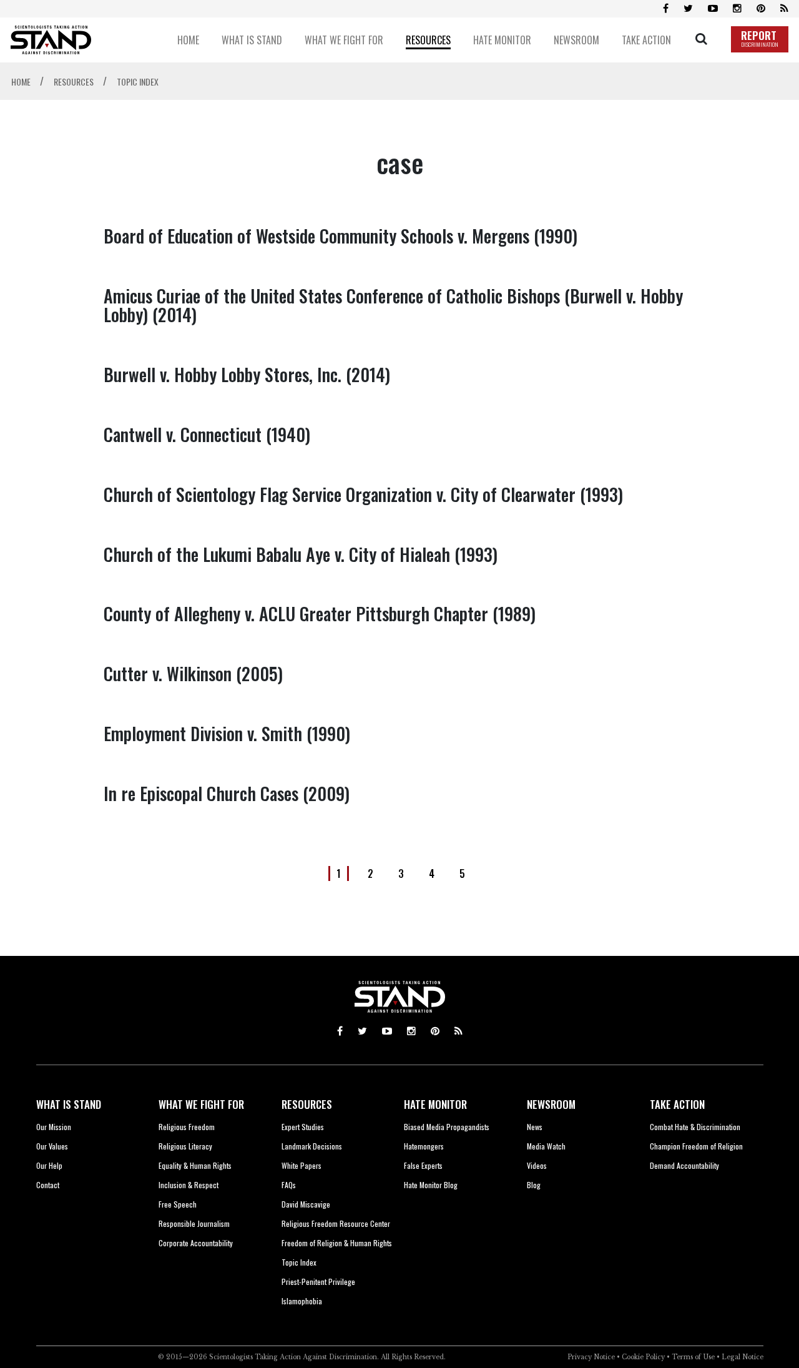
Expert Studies (303, 1126)
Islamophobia (302, 1301)
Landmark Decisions (312, 1146)
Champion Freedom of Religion (696, 1146)
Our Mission (53, 1126)
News (534, 1126)
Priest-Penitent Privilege (318, 1281)
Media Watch (546, 1146)
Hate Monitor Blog (431, 1184)
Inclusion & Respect (188, 1184)
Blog (534, 1184)
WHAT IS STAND (68, 1104)
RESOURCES (307, 1104)
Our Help (49, 1165)
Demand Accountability (684, 1165)
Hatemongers (424, 1146)
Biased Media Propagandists (446, 1126)
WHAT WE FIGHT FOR (201, 1104)
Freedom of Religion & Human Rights (337, 1243)
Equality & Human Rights (195, 1165)
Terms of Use (693, 1357)
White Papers (301, 1165)
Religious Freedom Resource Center (336, 1223)
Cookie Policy (643, 1357)
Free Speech (178, 1204)
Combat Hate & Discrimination (695, 1126)
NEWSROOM (551, 1104)
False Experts (423, 1165)
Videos (537, 1165)
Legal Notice (742, 1357)
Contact (47, 1184)
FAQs (289, 1184)
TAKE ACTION (677, 1104)
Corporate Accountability (196, 1243)
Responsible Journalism (194, 1223)
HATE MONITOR (435, 1104)
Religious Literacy (185, 1146)
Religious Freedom (187, 1126)
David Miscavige (306, 1204)
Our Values (52, 1146)
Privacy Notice (591, 1357)
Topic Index (299, 1262)
